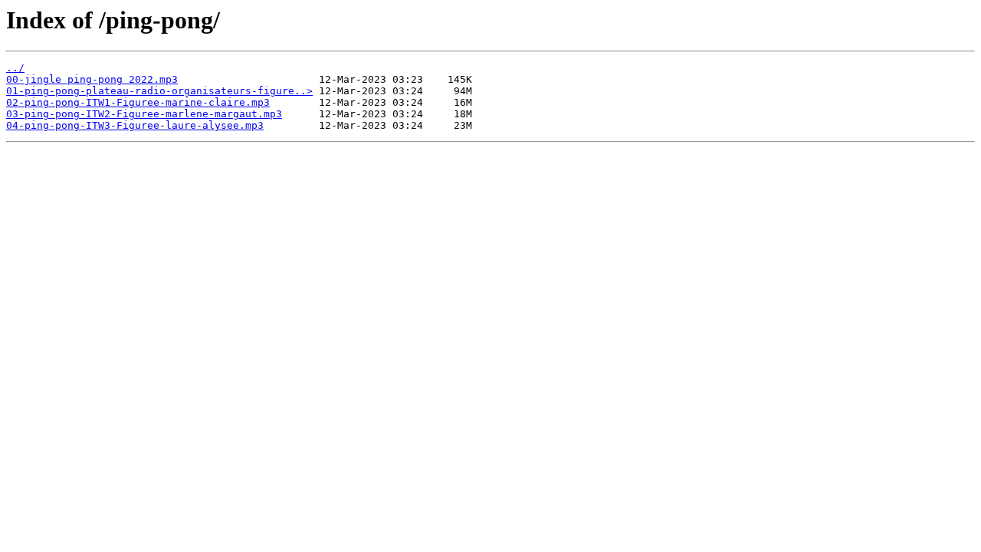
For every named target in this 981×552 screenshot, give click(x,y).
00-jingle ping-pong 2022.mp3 (92, 79)
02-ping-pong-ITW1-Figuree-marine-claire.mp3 (138, 102)
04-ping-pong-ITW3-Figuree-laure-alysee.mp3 (135, 125)
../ (15, 68)
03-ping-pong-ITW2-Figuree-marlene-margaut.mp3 (144, 114)
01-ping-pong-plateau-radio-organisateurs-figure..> (159, 91)
